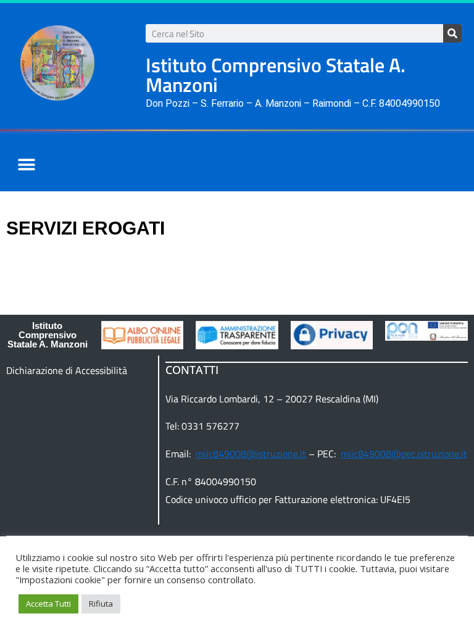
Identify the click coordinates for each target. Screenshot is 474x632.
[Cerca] (452, 33)
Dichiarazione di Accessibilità (66, 370)
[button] (26, 165)
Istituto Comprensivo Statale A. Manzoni (47, 334)
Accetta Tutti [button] (48, 603)
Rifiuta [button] (101, 603)
